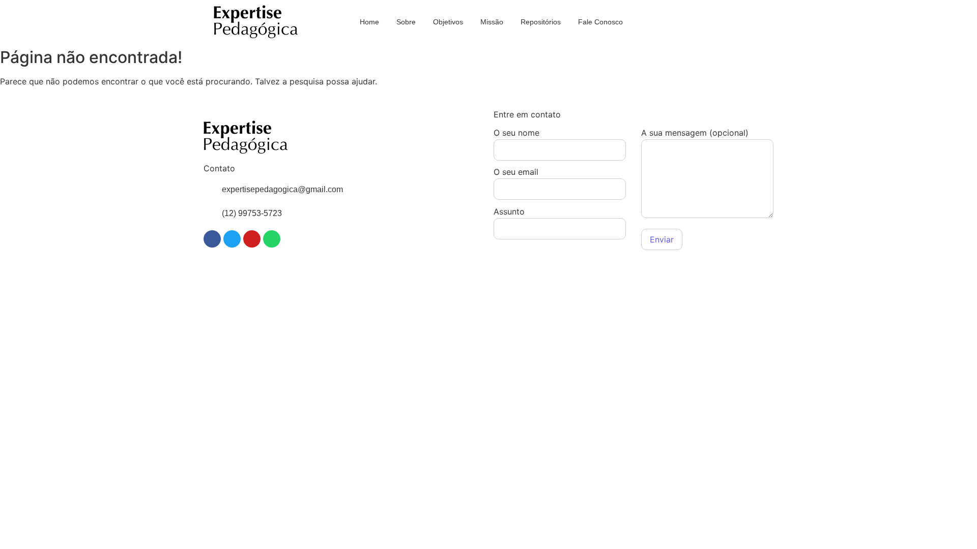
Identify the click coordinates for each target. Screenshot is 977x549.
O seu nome (516, 133)
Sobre (406, 22)
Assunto (509, 212)
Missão (491, 22)
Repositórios (541, 22)
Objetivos (448, 22)
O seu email (516, 172)
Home (369, 22)
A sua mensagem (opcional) (695, 133)
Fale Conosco (600, 22)
